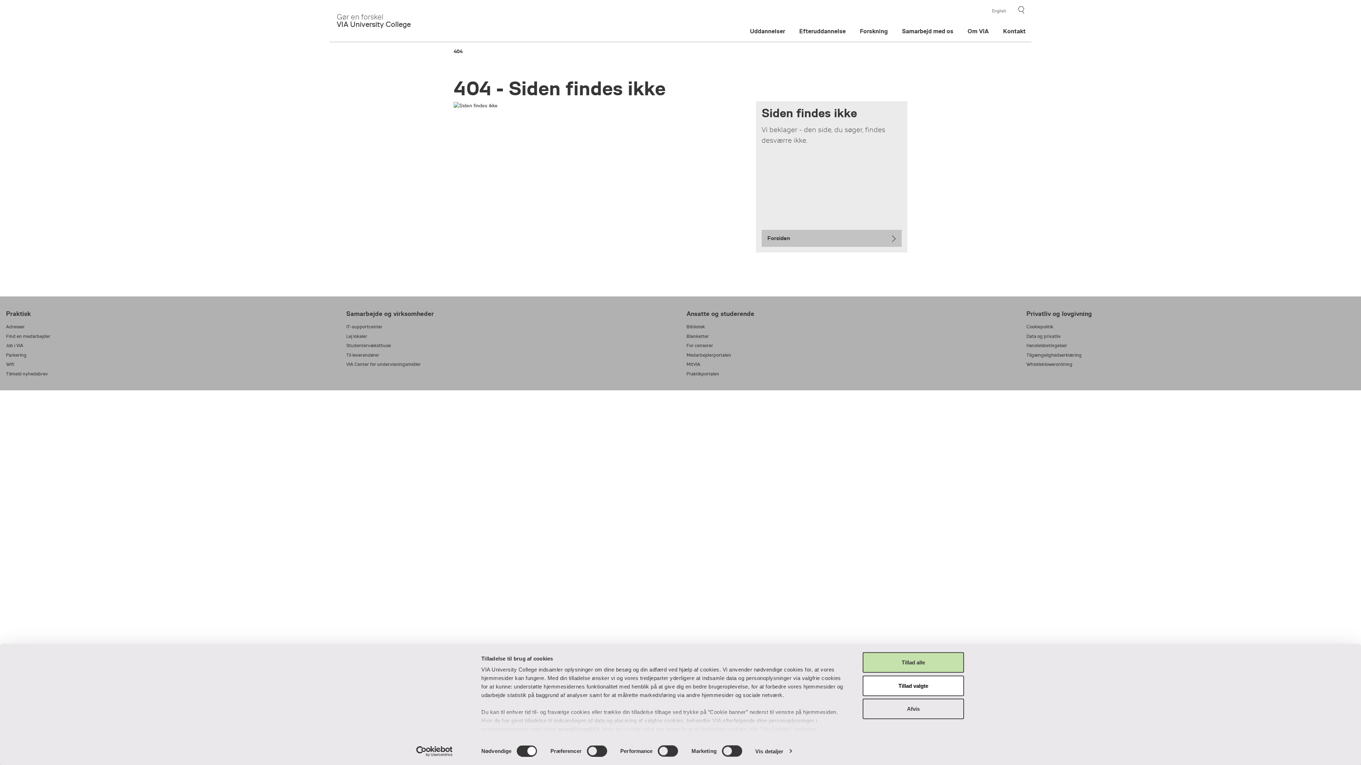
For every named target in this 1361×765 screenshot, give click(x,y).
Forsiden (778, 238)
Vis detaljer (769, 751)
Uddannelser (767, 31)
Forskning (874, 31)
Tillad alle (913, 662)
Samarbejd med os (927, 31)
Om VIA (978, 31)
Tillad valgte (913, 685)
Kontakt (1014, 31)
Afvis (913, 709)
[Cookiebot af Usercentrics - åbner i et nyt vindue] (434, 751)
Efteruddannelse (822, 31)
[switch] (597, 750)
